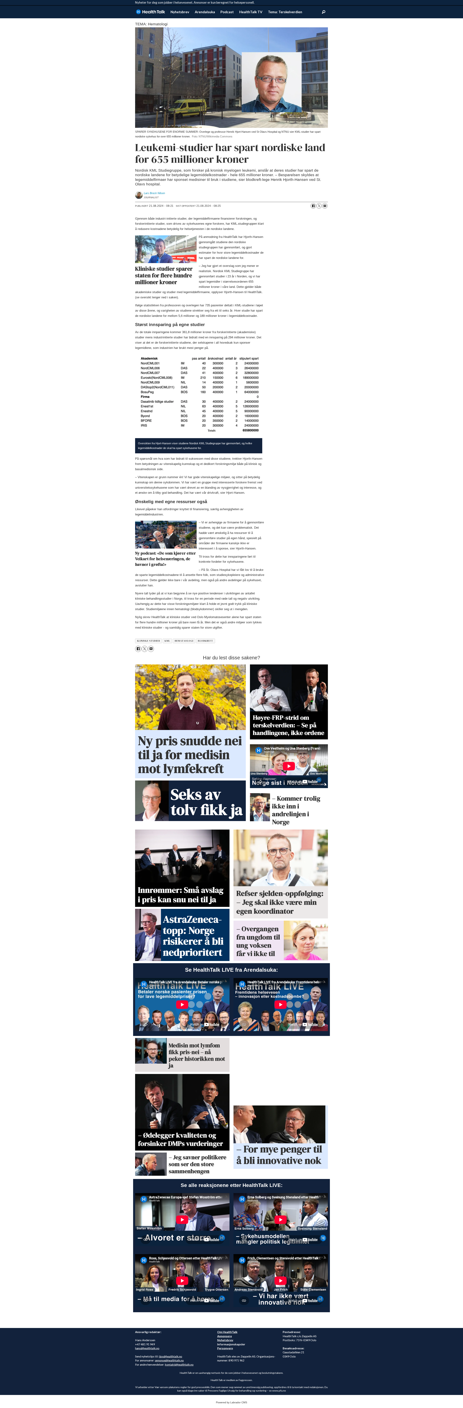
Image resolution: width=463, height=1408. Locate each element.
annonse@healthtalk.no (169, 1360)
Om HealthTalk (227, 1332)
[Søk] (323, 12)
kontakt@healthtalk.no (179, 1364)
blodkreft (205, 641)
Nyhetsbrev (180, 12)
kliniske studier (148, 641)
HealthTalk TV (250, 12)
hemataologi (184, 641)
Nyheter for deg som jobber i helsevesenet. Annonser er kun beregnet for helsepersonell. (194, 2)
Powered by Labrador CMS (231, 1402)
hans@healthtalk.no (147, 1348)
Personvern (225, 1348)
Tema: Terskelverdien (285, 12)
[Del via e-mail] (325, 206)
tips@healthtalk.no (170, 1356)
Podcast (227, 12)
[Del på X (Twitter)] (319, 206)
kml (167, 641)
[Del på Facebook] (313, 206)
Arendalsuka (205, 12)
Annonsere (224, 1336)
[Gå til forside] (150, 11)
